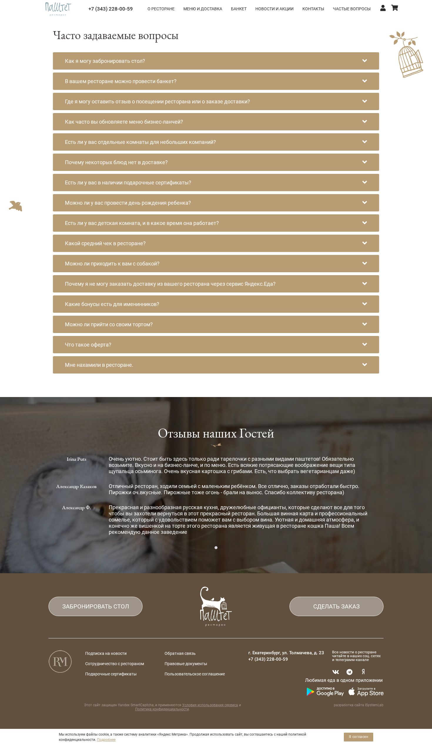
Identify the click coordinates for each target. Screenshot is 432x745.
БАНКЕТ (239, 8)
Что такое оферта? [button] (88, 345)
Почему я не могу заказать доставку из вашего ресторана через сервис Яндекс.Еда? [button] (170, 284)
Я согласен (358, 737)
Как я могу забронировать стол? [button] (105, 61)
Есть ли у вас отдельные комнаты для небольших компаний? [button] (140, 142)
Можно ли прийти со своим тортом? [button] (109, 324)
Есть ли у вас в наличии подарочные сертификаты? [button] (128, 182)
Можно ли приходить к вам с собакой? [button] (112, 263)
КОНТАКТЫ (313, 8)
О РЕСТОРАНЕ (161, 8)
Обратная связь (180, 653)
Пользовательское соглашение (195, 674)
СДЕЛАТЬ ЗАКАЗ (336, 606)
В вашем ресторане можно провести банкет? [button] (121, 81)
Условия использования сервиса (210, 705)
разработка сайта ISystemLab (359, 705)
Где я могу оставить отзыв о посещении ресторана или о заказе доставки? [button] (157, 101)
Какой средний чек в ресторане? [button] (105, 243)
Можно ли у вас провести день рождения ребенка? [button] (128, 203)
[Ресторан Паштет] (58, 8)
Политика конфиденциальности (162, 709)
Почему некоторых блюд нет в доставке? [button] (116, 162)
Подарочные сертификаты (111, 674)
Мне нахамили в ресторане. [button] (99, 365)
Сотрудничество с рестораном (114, 663)
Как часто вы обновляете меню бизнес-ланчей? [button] (124, 122)
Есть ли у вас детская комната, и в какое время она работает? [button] (142, 223)
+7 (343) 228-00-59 (110, 9)
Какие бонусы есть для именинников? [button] (112, 304)
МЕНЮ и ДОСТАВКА (202, 8)
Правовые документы (186, 663)
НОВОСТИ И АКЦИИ (274, 8)
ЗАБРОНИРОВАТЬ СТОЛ (95, 606)
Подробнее (106, 740)
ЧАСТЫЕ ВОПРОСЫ (352, 8)
